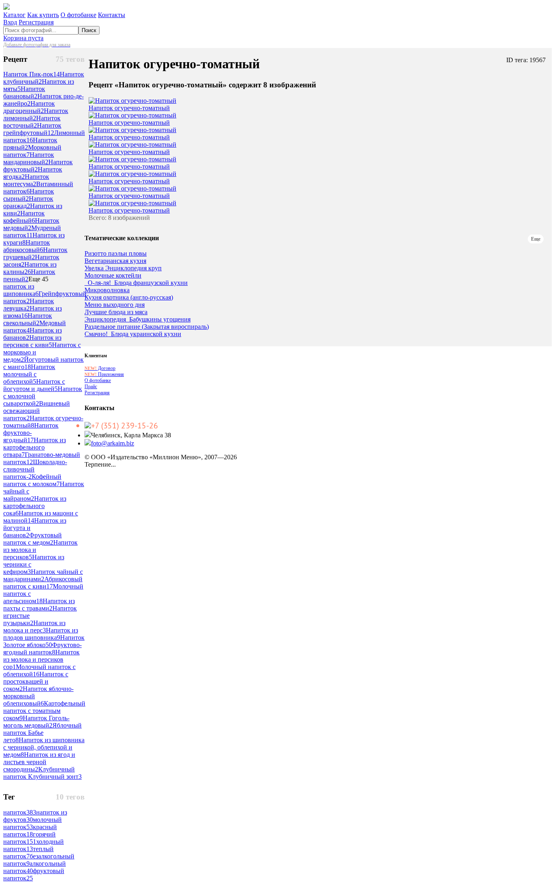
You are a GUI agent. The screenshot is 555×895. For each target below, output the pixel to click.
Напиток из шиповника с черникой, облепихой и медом (44, 747)
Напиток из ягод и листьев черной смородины (39, 762)
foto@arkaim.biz (112, 443)
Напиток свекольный (27, 319)
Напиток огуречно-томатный (129, 107)
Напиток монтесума (26, 180)
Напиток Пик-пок (31, 74)
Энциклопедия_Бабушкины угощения (138, 319)
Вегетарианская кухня (115, 261)
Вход (10, 22)
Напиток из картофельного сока (34, 506)
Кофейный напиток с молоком (32, 480)
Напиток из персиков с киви (32, 341)
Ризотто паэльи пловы (116, 253)
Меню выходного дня (115, 305)
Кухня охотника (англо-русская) (129, 297)
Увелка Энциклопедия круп (123, 268)
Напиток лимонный (35, 114)
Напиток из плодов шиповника (40, 634)
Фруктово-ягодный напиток (42, 648)
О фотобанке (78, 14)
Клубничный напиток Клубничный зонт (42, 773)
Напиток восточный (32, 122)
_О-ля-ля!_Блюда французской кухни (136, 283)
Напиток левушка (28, 305)
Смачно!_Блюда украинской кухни (133, 334)
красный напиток (30, 830)
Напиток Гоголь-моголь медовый (36, 722)
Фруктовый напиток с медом (32, 539)
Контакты (111, 14)
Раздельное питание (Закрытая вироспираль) (147, 327)
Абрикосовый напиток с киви (42, 583)
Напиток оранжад (28, 202)
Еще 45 (38, 279)
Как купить (43, 14)
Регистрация (36, 22)
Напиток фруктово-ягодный (31, 432)
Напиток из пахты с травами (39, 604)
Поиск (89, 30)
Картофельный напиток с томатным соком (44, 710)
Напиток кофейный (24, 217)
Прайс (91, 386)
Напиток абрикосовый (26, 246)
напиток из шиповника (21, 290)
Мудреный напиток (32, 231)
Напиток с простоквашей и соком (35, 681)
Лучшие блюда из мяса (116, 312)
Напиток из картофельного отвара (34, 447)
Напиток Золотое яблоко (44, 641)
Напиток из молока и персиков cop (41, 659)
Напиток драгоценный (29, 107)
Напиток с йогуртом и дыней (34, 385)
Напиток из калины (29, 268)
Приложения (104, 374)
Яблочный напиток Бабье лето (42, 732)
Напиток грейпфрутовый (32, 129)
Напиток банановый (24, 92)
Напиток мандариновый (28, 158)
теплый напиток (28, 852)
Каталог (14, 14)
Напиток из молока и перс (34, 626)
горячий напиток (29, 838)
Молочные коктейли (113, 275)
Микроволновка (107, 290)
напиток (19, 812)
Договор (100, 368)
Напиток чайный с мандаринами (43, 575)
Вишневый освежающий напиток (36, 410)
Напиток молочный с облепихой (29, 374)
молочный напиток (32, 823)
